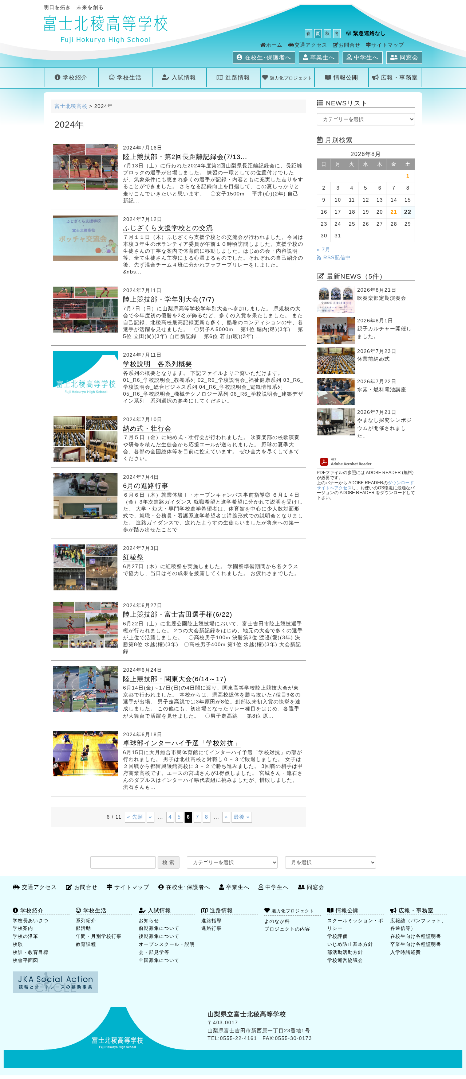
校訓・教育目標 (30, 952)
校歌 (18, 944)
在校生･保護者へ (267, 57)
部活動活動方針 (345, 952)
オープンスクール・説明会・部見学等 (167, 948)
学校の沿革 (25, 936)
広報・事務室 (398, 77)
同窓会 (408, 57)
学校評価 (337, 936)
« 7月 (324, 249)
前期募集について (159, 928)
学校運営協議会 (345, 960)
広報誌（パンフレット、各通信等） (418, 924)
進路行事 (211, 928)
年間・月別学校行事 (99, 936)
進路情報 (237, 77)
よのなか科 (277, 921)
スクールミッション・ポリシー (355, 924)
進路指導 (211, 920)
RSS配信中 (336, 257)
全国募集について (159, 960)
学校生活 (128, 77)
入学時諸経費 (405, 952)
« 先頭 (135, 817)
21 (394, 212)
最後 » (242, 817)
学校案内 (23, 928)
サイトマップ (387, 45)
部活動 (83, 928)
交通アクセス (311, 45)
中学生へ (365, 57)
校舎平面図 (25, 960)
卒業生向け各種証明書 (415, 944)
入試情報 (183, 77)
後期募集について (159, 936)
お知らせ (149, 920)
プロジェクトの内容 (287, 929)
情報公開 (345, 77)
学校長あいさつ (30, 920)
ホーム (274, 45)
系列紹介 (86, 920)
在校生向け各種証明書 (415, 936)
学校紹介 (74, 77)
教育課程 (86, 944)
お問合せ (349, 45)
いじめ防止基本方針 (350, 944)
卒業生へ (321, 57)
